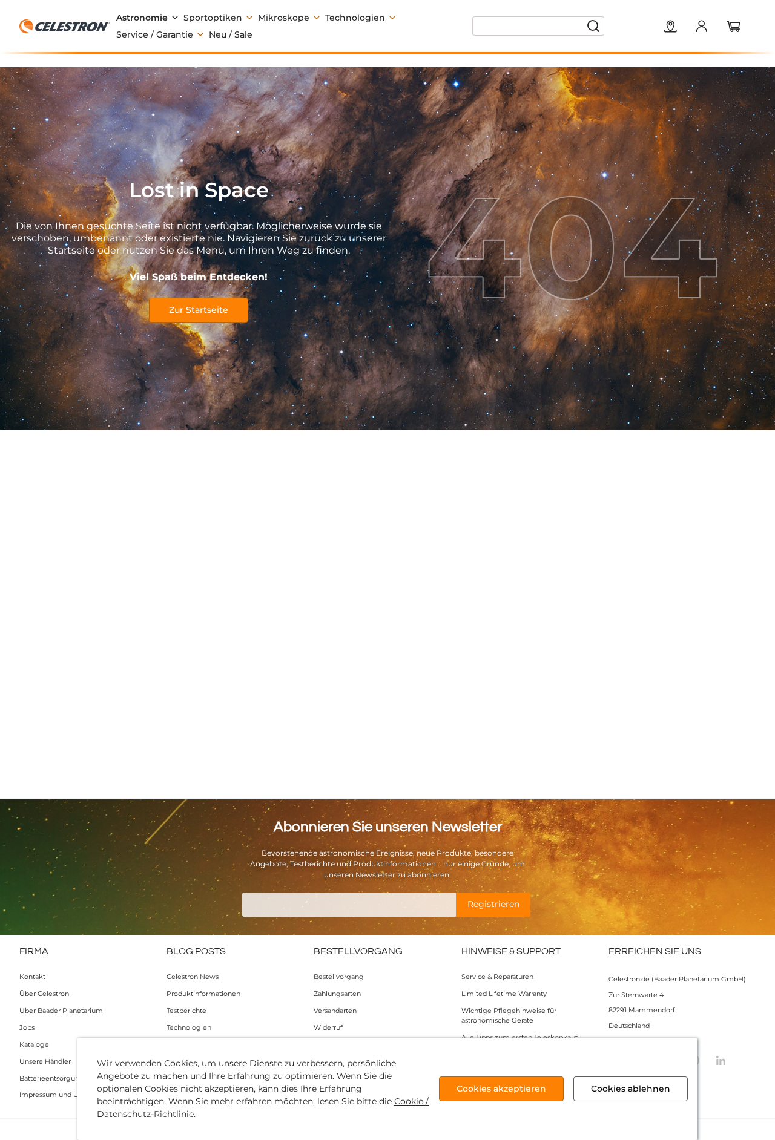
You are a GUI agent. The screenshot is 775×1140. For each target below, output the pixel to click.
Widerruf (328, 1027)
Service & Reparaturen (497, 976)
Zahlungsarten (337, 993)
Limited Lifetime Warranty (504, 993)
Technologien (189, 1027)
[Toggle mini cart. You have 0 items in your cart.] (733, 27)
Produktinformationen (203, 993)
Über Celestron (44, 993)
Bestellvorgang (339, 976)
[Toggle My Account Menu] (701, 26)
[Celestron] (64, 26)
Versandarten (335, 1010)
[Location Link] (671, 27)
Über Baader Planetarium (61, 1010)
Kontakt (32, 976)
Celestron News (193, 976)
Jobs (27, 1027)
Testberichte (186, 1010)
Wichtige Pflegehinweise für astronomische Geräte (508, 1015)
